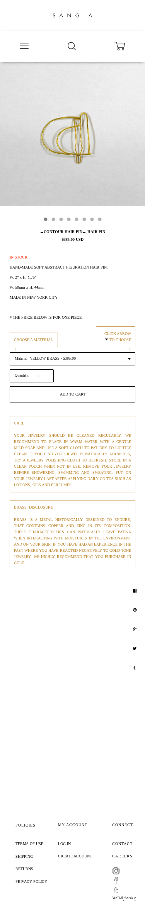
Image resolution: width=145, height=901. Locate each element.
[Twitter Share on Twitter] (135, 649)
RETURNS (24, 869)
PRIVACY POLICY (31, 881)
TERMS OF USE (29, 844)
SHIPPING (24, 856)
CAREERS (122, 856)
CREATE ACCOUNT (75, 856)
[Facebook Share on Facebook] (136, 591)
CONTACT (122, 844)
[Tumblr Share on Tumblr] (135, 668)
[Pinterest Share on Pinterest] (136, 610)
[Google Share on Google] (136, 629)
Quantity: (22, 375)
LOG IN (64, 844)
